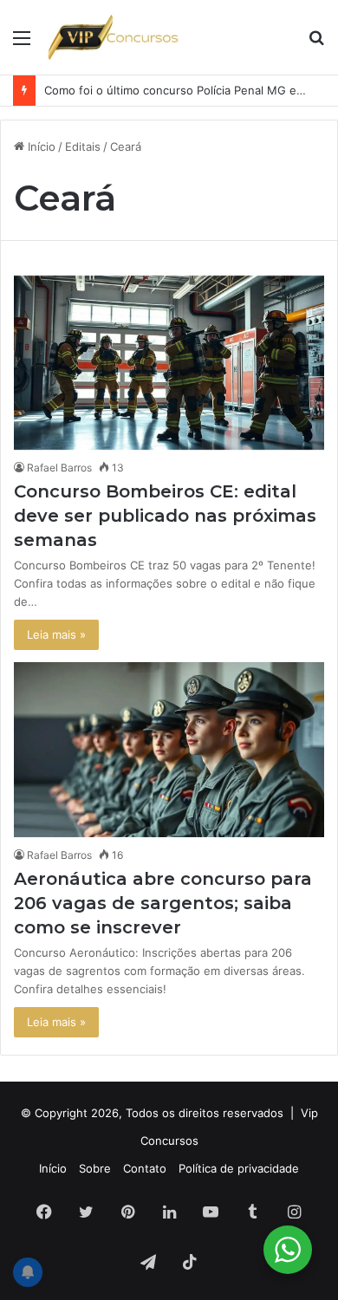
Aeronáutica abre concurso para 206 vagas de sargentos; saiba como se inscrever (163, 903)
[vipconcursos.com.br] (112, 37)
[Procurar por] (316, 43)
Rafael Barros (59, 467)
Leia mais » (56, 634)
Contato (144, 1168)
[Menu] (21, 43)
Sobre (95, 1168)
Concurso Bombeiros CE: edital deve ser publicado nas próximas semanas (165, 515)
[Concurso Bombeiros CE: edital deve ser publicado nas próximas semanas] (169, 363)
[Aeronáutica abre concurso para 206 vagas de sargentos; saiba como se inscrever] (169, 749)
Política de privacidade (239, 1168)
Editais (83, 146)
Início (39, 146)
